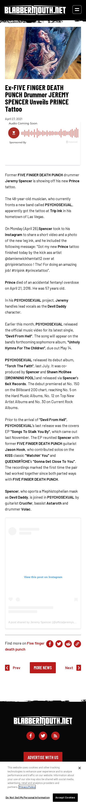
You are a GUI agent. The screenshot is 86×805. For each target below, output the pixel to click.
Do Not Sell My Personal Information (28, 797)
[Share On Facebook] (49, 643)
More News (43, 667)
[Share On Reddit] (68, 643)
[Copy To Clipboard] (77, 643)
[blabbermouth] (35, 13)
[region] (43, 783)
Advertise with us (43, 757)
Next (69, 667)
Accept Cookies (65, 797)
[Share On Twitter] (59, 643)
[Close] (79, 768)
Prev (16, 667)
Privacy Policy (27, 786)
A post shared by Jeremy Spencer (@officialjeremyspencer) (46, 622)
